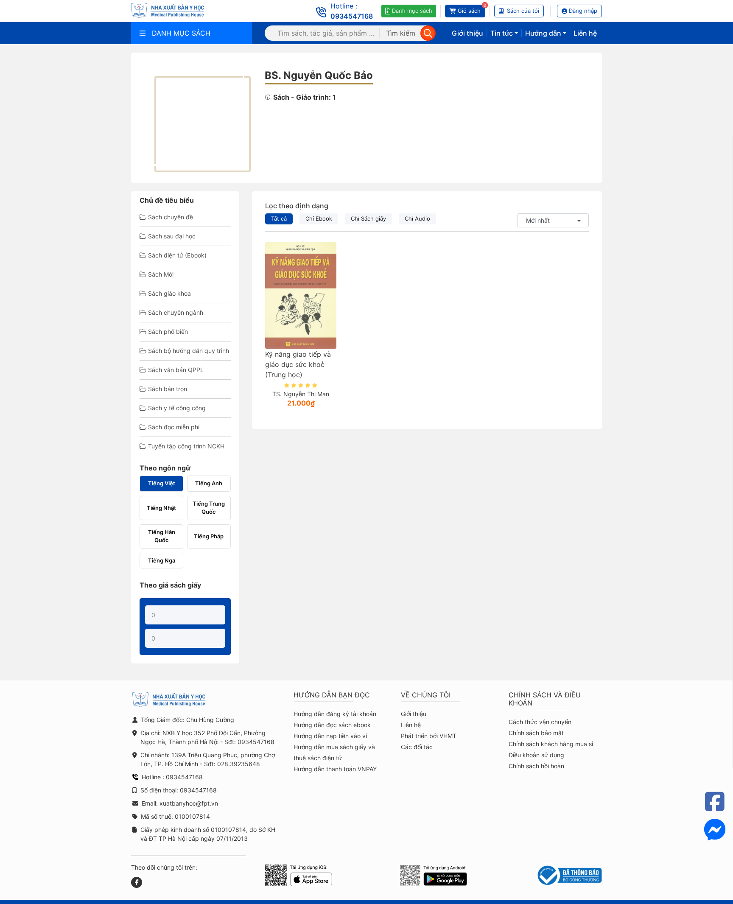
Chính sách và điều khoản (545, 699)
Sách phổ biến (168, 331)
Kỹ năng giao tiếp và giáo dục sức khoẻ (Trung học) (298, 364)
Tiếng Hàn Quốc (161, 536)
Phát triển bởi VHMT (428, 735)
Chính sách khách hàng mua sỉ (551, 743)
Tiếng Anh (208, 483)
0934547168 (351, 16)
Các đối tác (417, 746)
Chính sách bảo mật (536, 732)
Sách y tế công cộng (177, 407)
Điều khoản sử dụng (536, 754)
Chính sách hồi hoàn (536, 766)
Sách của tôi (523, 10)
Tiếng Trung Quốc (209, 507)
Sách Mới (160, 274)
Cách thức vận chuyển (540, 721)
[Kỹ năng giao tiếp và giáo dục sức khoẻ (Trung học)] (300, 295)
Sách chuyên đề (170, 217)
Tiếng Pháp (209, 536)
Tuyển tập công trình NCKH (186, 446)
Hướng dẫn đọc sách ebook (332, 724)
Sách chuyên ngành (175, 312)
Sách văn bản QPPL (176, 369)
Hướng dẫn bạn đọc (332, 695)
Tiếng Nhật (161, 507)
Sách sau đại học (172, 236)
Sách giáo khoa (169, 293)
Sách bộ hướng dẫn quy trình (188, 350)
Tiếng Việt (161, 483)
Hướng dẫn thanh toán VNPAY (335, 768)
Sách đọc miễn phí (173, 427)
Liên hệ (585, 33)
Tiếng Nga (161, 560)
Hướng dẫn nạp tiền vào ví (330, 735)
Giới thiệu (467, 33)
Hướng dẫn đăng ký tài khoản (335, 713)
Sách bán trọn (167, 388)
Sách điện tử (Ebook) (177, 255)
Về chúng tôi (425, 695)
